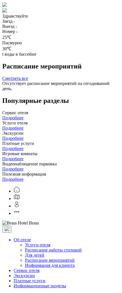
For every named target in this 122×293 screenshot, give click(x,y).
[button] (61, 11)
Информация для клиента (50, 265)
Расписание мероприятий (50, 260)
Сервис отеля (26, 270)
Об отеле (22, 239)
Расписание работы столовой (53, 250)
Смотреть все (15, 78)
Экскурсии (24, 275)
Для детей (34, 255)
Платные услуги (29, 280)
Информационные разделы (40, 285)
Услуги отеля (37, 244)
